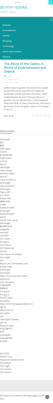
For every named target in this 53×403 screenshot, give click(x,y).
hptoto (3, 164)
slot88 (3, 204)
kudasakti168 (6, 155)
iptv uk (3, 322)
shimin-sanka (13, 7)
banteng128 (5, 335)
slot (2, 260)
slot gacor (5, 242)
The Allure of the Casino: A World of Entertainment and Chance (25, 67)
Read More (9, 116)
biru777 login (6, 298)
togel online (5, 158)
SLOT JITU (5, 353)
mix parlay (5, 301)
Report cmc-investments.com (14, 263)
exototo (3, 161)
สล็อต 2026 (5, 201)
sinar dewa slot (11, 82)
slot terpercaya (7, 248)
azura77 (3, 177)
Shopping (7, 41)
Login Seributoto (8, 180)
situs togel (5, 257)
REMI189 (4, 288)
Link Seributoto (7, 186)
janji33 (3, 217)
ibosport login (7, 325)
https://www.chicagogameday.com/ (16, 304)
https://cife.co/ (7, 310)
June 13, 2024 (12, 79)
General (6, 57)
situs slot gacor (7, 282)
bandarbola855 (7, 208)
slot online (5, 239)
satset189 (4, 235)
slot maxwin (5, 369)
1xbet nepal (5, 149)
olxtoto (3, 152)
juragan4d (4, 229)
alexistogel (5, 139)
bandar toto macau (9, 220)
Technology (8, 46)
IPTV (2, 332)
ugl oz (3, 307)
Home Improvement (12, 51)
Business (7, 25)
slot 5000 (4, 195)
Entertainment (9, 30)
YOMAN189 (5, 285)
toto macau (5, 245)
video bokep (6, 170)
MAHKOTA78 (6, 226)
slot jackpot (16, 254)
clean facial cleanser (9, 319)
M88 (2, 145)
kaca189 (3, 341)
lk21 (2, 142)
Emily (10, 76)
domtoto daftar (7, 173)
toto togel (5, 366)
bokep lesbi (5, 198)
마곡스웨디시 (6, 329)
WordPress (17, 396)
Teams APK (5, 192)
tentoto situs (6, 357)
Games (6, 35)
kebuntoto (5, 279)
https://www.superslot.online (13, 276)
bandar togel (6, 267)
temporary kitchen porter (12, 360)
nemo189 (4, 232)
